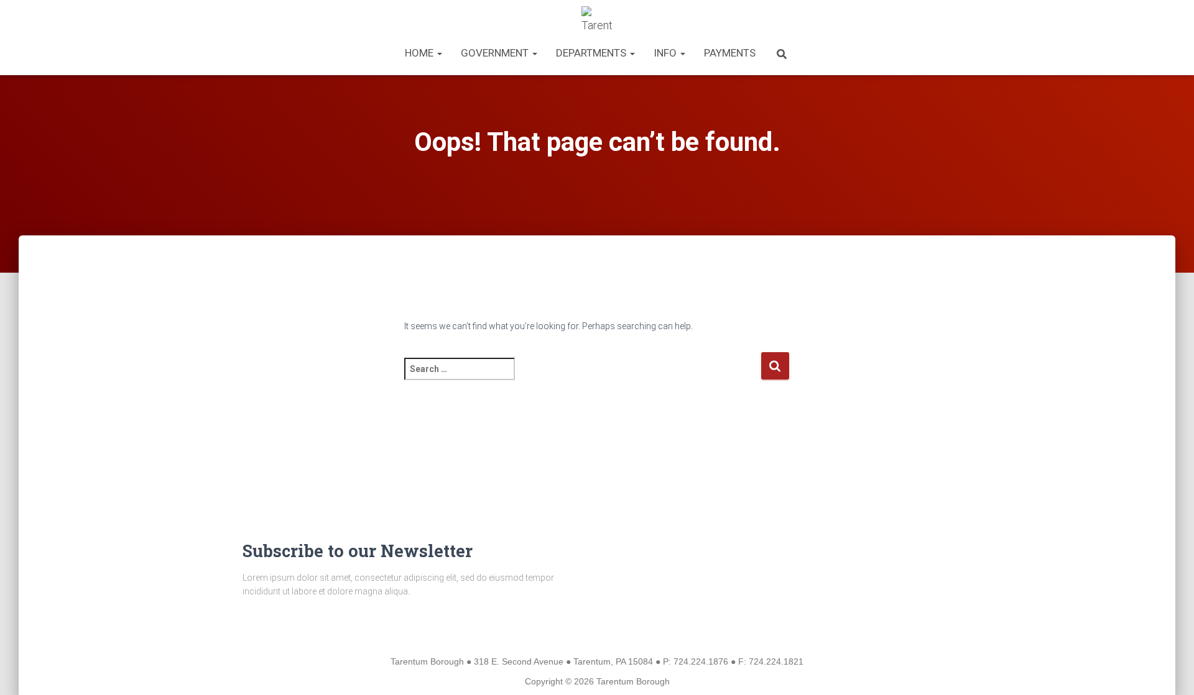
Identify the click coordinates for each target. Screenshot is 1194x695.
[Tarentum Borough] (597, 21)
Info (666, 53)
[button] (439, 53)
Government (496, 53)
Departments (592, 53)
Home (420, 53)
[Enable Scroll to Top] (1169, 670)
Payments (730, 53)
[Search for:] (582, 377)
